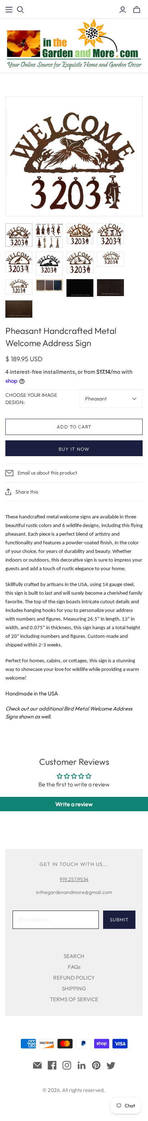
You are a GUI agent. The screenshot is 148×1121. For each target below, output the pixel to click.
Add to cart (74, 427)
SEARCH (74, 956)
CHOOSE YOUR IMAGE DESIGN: (31, 398)
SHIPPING (74, 988)
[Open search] (20, 9)
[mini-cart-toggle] (137, 10)
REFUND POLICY (74, 977)
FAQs (74, 966)
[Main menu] (9, 9)
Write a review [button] (74, 804)
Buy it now (74, 449)
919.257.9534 (74, 879)
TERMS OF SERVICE (74, 999)
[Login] (122, 10)
